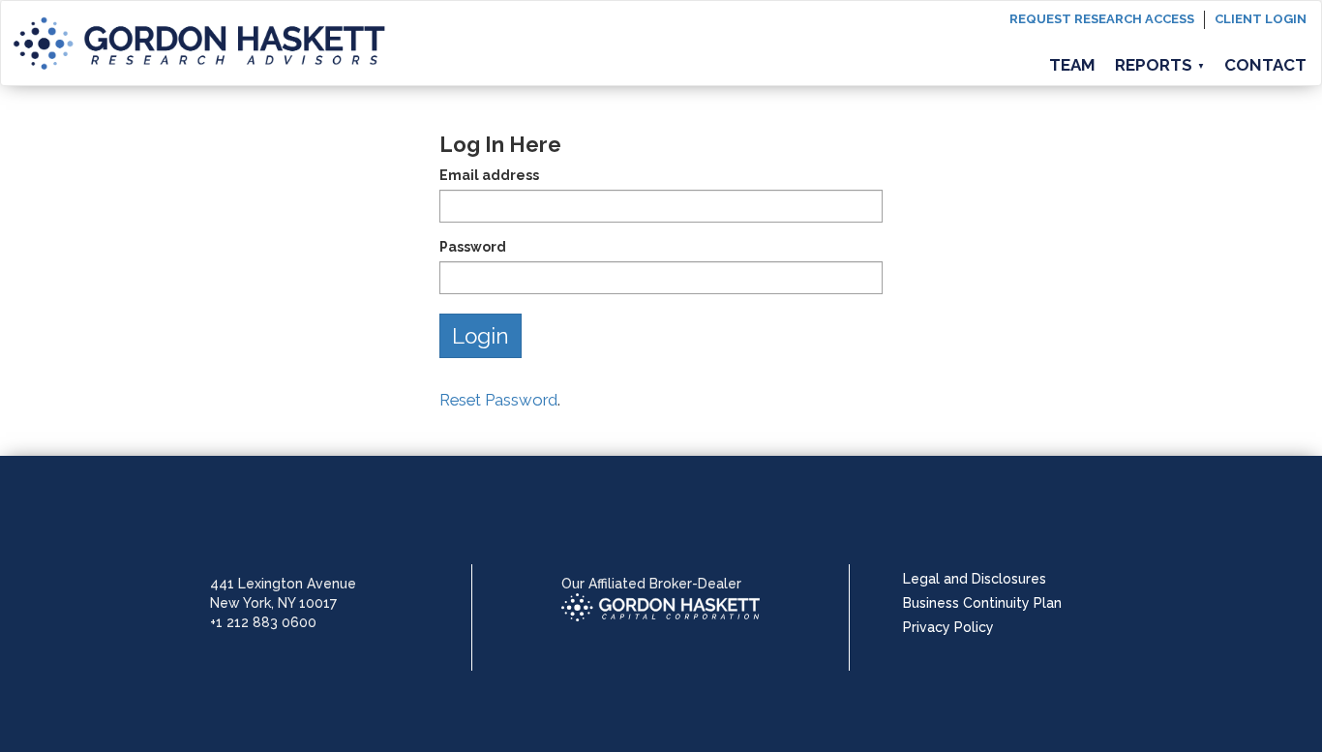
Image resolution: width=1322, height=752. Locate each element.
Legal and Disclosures (974, 579)
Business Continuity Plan (982, 603)
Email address (489, 175)
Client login (1261, 19)
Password (472, 247)
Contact (1265, 65)
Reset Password (498, 399)
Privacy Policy (948, 627)
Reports (1160, 65)
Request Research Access (1101, 19)
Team (1072, 65)
